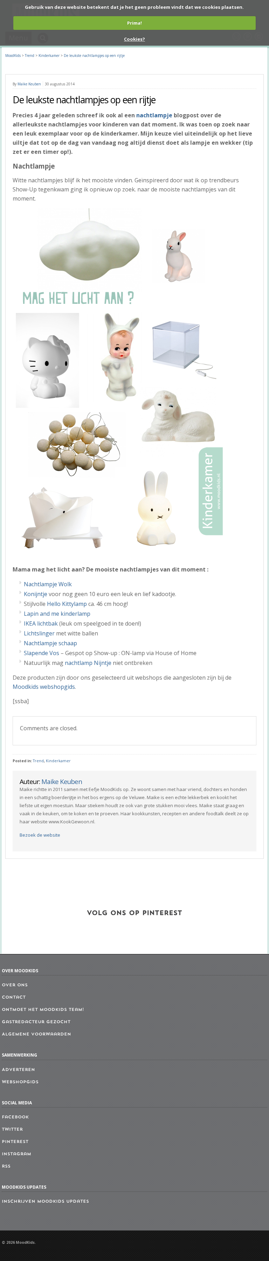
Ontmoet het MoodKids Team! (43, 1010)
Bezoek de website (40, 835)
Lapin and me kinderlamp (57, 614)
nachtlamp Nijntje (88, 663)
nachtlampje (154, 115)
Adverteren (18, 1070)
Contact (14, 997)
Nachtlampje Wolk (48, 584)
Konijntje (35, 594)
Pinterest (15, 1142)
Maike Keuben (29, 83)
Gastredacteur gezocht (36, 1022)
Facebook (15, 1117)
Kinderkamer (58, 760)
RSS (6, 1166)
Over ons (15, 985)
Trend (38, 760)
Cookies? (134, 39)
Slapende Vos (41, 653)
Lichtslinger (39, 633)
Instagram (16, 1154)
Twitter (12, 1130)
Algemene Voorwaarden (36, 1034)
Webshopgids (20, 1082)
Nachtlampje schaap (50, 643)
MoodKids (13, 55)
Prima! (134, 23)
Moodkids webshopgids (44, 687)
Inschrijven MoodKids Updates (45, 1202)
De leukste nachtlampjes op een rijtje (94, 55)
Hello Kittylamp (67, 604)
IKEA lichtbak (41, 623)
